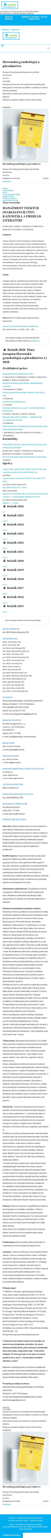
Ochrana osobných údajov (18, 1521)
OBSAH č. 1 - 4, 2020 (10, 503)
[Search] (48, 48)
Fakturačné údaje (36, 1521)
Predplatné (7, 181)
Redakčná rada (8, 196)
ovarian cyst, (7, 326)
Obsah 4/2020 (8, 190)
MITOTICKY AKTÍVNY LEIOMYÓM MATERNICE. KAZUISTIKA (24, 457)
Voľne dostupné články (11, 194)
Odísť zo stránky (9, 18)
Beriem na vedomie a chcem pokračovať (34, 18)
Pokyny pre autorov (10, 198)
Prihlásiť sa (35, 341)
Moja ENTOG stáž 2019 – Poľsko (15, 488)
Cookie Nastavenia (11, 1535)
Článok (5, 188)
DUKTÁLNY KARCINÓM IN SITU (14, 402)
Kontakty (11, 1518)
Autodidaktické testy (10, 200)
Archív (5, 192)
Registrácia (15, 30)
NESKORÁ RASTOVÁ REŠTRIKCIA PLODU (18, 374)
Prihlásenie (5, 30)
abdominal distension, (21, 326)
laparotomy (34, 326)
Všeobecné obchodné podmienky (30, 1518)
